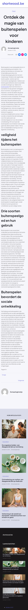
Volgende (21, 380)
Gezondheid (5, 441)
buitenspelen (5, 87)
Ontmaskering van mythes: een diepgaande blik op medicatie (12, 480)
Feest (13, 11)
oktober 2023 (9, 607)
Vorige (4, 375)
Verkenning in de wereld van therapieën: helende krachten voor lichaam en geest (14, 515)
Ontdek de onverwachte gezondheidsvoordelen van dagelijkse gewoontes (13, 596)
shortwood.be (13, 3)
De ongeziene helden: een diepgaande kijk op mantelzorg (12, 446)
